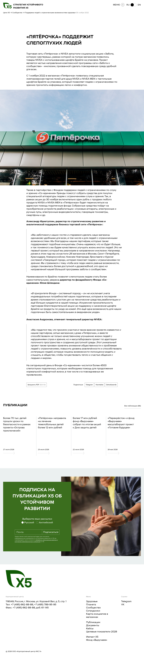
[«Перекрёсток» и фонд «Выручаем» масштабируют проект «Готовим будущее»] (122, 453)
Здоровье (91, 601)
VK (122, 604)
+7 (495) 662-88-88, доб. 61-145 (31, 607)
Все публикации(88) (132, 406)
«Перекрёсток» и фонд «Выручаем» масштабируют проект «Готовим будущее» (121, 423)
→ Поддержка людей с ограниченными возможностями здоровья (49, 13)
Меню (116, 4)
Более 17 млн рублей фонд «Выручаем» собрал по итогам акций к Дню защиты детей (87, 423)
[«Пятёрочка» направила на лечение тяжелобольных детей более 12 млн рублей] (52, 453)
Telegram (126, 601)
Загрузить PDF (37, 385)
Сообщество (93, 607)
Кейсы (89, 628)
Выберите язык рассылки (37, 518)
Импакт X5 (92, 636)
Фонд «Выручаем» (96, 640)
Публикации (93, 622)
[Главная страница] (19, 579)
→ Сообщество (16, 13)
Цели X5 (6, 13)
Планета (91, 604)
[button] (133, 4)
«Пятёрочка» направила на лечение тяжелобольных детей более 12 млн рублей (52, 423)
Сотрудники (93, 610)
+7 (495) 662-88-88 (22, 604)
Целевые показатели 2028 (101, 631)
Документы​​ (92, 625)
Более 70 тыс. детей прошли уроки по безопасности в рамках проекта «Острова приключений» (16, 424)
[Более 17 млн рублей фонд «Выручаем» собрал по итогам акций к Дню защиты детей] (87, 453)
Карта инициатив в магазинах (97, 615)
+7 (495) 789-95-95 (45, 604)
